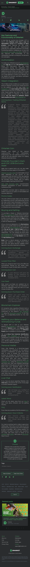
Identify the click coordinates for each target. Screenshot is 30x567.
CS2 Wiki (17, 540)
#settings (20, 491)
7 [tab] (19, 528)
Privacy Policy (5, 544)
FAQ (3, 540)
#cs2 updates (5, 488)
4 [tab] (13, 528)
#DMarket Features (6, 466)
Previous (1, 515)
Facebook (4, 434)
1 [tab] (6, 528)
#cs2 (3, 484)
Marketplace (18, 538)
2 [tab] (8, 528)
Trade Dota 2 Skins (18, 473)
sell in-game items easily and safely (11, 52)
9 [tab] (23, 528)
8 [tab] (21, 528)
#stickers (4, 491)
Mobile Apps (18, 542)
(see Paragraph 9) (20, 97)
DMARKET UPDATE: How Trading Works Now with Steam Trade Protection (14, 519)
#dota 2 (4, 486)
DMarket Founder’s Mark (8, 173)
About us (4, 538)
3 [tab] (11, 528)
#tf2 (16, 486)
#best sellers (21, 486)
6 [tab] (17, 528)
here (27, 410)
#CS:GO (7, 484)
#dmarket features (14, 484)
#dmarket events (19, 488)
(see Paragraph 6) (13, 335)
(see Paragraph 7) (11, 326)
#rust (26, 486)
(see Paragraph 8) (9, 215)
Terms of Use (5, 542)
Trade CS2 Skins (7, 473)
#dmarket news (10, 486)
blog (25, 401)
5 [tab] (15, 528)
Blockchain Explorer (15, 313)
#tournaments (23, 484)
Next (29, 515)
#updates (11, 488)
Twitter (12, 434)
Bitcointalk (25, 434)
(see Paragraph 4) (15, 227)
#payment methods (11, 491)
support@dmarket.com (20, 546)
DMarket (3, 16)
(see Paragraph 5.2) (6, 236)
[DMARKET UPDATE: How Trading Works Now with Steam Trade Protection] (15, 510)
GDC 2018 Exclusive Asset (10, 184)
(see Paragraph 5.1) (6, 234)
